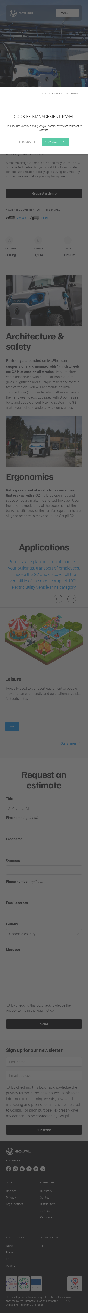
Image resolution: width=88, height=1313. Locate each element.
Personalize (27, 142)
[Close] (44, 656)
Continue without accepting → (62, 93)
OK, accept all (57, 142)
